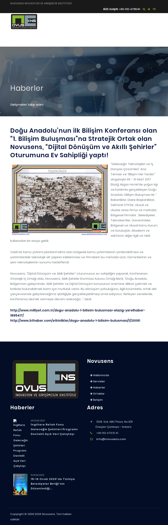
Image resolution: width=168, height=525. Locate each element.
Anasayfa (42, 38)
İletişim (149, 38)
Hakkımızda (63, 38)
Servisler (85, 38)
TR (154, 9)
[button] (144, 9)
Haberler (106, 38)
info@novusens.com (111, 439)
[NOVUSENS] (45, 400)
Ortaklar (127, 38)
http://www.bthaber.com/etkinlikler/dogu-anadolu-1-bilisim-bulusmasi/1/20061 (75, 320)
